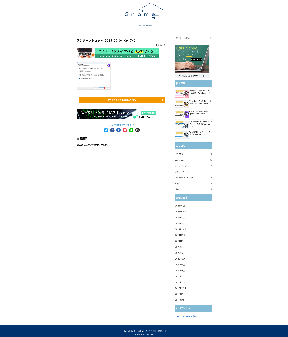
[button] (210, 37)
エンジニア (193, 159)
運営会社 (161, 331)
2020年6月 (180, 258)
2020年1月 (180, 282)
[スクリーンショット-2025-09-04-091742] (118, 130)
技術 (193, 183)
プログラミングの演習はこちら (122, 100)
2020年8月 (180, 247)
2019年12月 (181, 288)
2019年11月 (181, 294)
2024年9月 (180, 223)
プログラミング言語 (193, 177)
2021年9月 (180, 235)
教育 (193, 189)
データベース (193, 165)
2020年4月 (180, 264)
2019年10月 (181, 300)
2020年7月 (180, 253)
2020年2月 (180, 276)
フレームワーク (193, 171)
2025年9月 (180, 217)
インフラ (193, 154)
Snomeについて (129, 331)
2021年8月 (180, 241)
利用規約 (152, 331)
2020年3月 (180, 270)
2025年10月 (181, 211)
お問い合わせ (142, 331)
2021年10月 (181, 229)
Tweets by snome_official (186, 316)
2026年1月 (180, 205)
